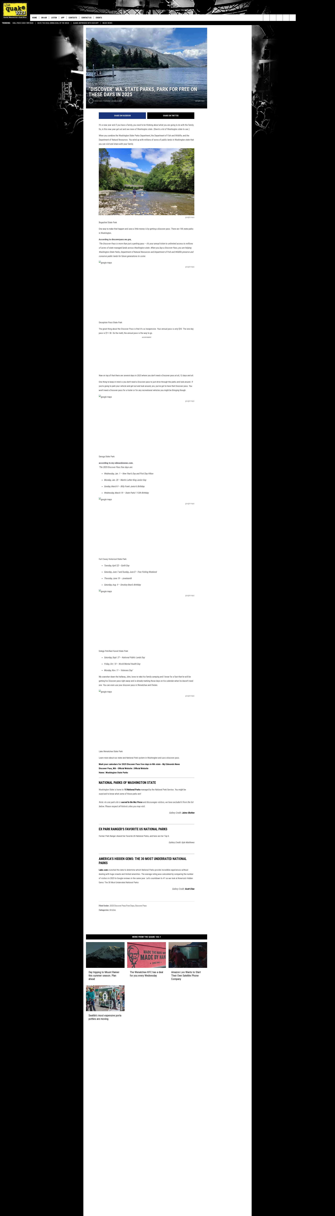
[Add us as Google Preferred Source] (273, 17)
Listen (54, 18)
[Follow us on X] (292, 17)
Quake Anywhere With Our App (86, 23)
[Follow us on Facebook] (279, 17)
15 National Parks (132, 789)
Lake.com (103, 870)
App (62, 18)
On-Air (44, 18)
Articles (113, 910)
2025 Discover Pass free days (122, 906)
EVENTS (99, 18)
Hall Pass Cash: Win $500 (23, 23)
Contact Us (86, 18)
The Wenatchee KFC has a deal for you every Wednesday (146, 974)
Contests (73, 18)
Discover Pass (141, 906)
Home (34, 18)
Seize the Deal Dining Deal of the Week (53, 23)
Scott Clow (189, 889)
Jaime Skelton (188, 812)
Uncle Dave (98, 101)
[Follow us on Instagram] (286, 17)
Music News (107, 23)
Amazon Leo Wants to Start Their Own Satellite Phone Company (186, 976)
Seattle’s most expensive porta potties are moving (105, 1017)
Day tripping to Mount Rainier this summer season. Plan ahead (104, 976)
